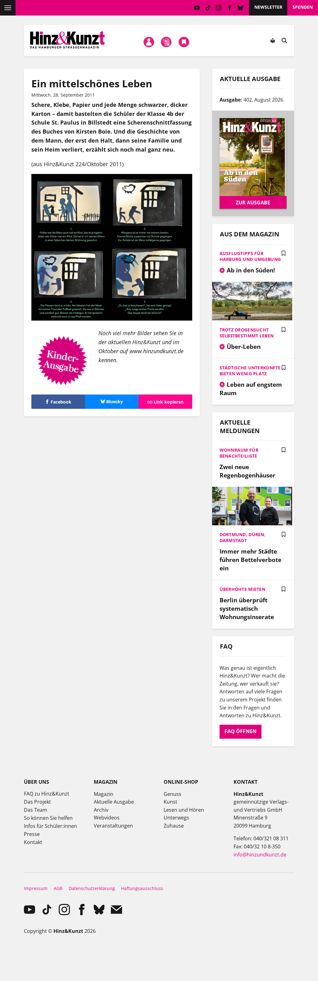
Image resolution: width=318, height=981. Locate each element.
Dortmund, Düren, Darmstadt (243, 537)
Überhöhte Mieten (242, 589)
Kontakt (33, 842)
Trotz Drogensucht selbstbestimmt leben (247, 333)
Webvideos (107, 817)
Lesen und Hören (184, 809)
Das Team (35, 809)
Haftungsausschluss (142, 888)
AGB (58, 888)
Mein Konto (149, 42)
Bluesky (240, 8)
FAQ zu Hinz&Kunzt (46, 793)
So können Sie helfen (48, 817)
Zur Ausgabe (253, 202)
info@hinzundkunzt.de (260, 854)
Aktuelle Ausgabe (114, 801)
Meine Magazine (166, 42)
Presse (32, 834)
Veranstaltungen (113, 825)
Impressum (36, 888)
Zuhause (174, 825)
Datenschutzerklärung (92, 888)
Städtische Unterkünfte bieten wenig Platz (250, 370)
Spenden (303, 7)
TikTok (207, 8)
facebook (229, 8)
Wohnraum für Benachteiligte (239, 453)
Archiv (101, 809)
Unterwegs (176, 817)
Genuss (172, 794)
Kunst (170, 801)
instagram (218, 8)
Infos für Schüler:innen (50, 826)
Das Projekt (37, 801)
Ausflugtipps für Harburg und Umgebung (250, 256)
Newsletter (268, 7)
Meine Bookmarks (184, 42)
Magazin (103, 794)
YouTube (197, 8)
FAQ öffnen (241, 731)
